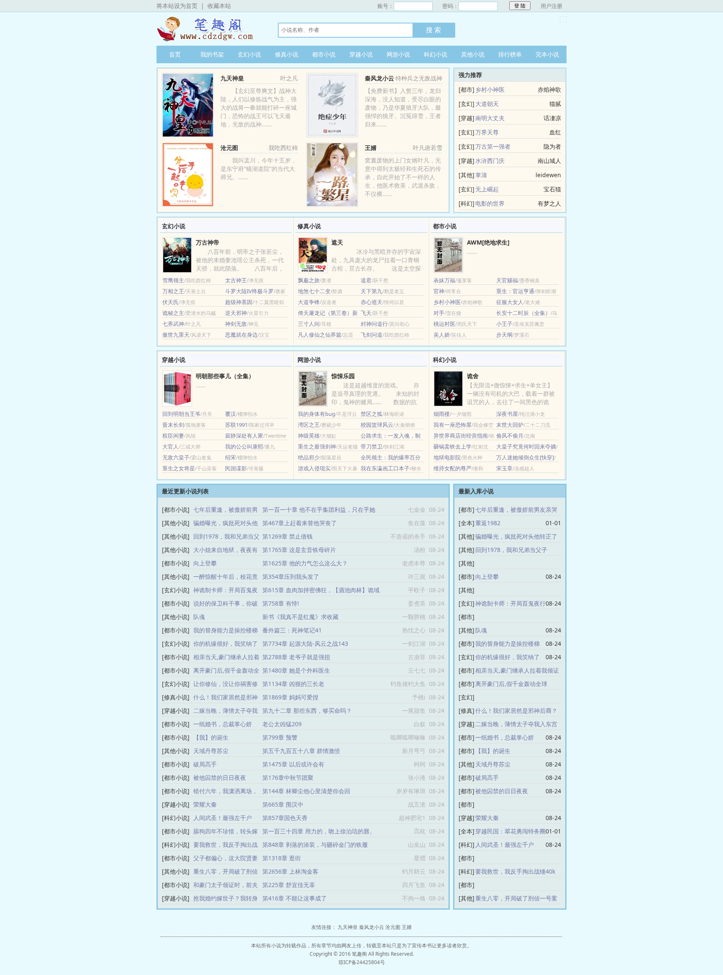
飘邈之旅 (309, 280)
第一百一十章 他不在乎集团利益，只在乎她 (318, 509)
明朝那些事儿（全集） (225, 376)
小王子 (504, 324)
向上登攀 (205, 563)
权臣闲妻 (173, 435)
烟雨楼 (441, 414)
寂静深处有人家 (244, 435)
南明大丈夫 (490, 118)
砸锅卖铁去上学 (452, 446)
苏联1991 (236, 424)
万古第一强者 (492, 146)
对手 (438, 313)
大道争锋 (309, 302)
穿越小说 (361, 54)
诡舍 (473, 376)
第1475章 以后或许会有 (293, 764)
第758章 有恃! (280, 603)
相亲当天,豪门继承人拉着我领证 (517, 670)
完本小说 (547, 54)
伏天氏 (170, 302)
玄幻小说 (249, 54)
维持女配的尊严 (452, 468)
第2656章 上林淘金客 (290, 871)
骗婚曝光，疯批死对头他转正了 (516, 536)
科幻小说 (435, 54)
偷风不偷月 (509, 435)
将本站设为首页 (176, 6)
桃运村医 (444, 324)
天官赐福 (507, 280)
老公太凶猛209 (282, 724)
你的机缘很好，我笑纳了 (225, 643)
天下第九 (371, 291)
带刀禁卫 (371, 446)
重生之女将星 (178, 468)
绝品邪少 (309, 457)
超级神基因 (238, 302)
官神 (438, 291)
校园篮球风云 (377, 424)
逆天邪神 (236, 313)
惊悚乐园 (343, 376)
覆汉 (230, 414)
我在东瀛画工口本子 (385, 468)
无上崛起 (487, 189)
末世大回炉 (509, 424)
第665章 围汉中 (282, 804)
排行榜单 (510, 54)
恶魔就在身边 (241, 334)
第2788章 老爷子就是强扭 (296, 657)
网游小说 (398, 54)
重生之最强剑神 (317, 446)
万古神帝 (207, 242)
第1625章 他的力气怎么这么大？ (305, 563)
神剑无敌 (236, 324)
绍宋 (230, 457)
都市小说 (324, 54)
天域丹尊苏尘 (210, 751)
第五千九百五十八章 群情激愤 (301, 751)
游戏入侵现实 (314, 468)
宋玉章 (504, 468)
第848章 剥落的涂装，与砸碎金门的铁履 (315, 845)
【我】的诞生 (210, 737)
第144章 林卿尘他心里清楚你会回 (306, 791)
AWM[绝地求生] (488, 242)
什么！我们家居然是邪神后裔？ (516, 710)
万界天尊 (487, 132)
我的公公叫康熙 (244, 446)
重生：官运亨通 (515, 291)
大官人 (170, 446)
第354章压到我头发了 (290, 576)
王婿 (371, 148)
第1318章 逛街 (281, 858)
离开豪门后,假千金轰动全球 (511, 684)
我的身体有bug (316, 414)
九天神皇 (208, 28)
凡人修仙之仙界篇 (319, 334)
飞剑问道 (371, 334)
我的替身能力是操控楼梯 (225, 630)
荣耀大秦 (205, 804)
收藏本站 (219, 6)
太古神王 (236, 280)
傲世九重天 (176, 334)
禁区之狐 (371, 414)
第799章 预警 (279, 737)
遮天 (337, 242)
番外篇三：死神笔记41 (292, 630)
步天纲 (504, 334)
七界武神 (173, 324)
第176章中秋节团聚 (287, 778)
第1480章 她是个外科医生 (296, 670)
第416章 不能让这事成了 (294, 898)
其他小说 (473, 54)
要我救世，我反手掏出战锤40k (515, 871)
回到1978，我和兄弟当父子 (511, 550)
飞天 (366, 313)
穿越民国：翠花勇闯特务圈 (510, 831)
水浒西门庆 (490, 161)
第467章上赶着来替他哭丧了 (299, 523)
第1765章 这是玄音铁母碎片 (299, 550)
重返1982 (487, 523)
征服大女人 (509, 302)
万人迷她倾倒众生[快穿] (525, 457)
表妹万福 (444, 280)
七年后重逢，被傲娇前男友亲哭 (516, 509)
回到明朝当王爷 (181, 414)
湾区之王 (309, 424)
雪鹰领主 (173, 280)
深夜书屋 (507, 414)
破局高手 (205, 764)
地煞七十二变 (314, 291)
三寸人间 (309, 324)
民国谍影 (236, 468)
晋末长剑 (173, 424)
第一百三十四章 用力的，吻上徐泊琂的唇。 (318, 831)
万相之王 (173, 291)
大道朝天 (487, 104)
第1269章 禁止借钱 (287, 536)
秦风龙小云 (379, 78)
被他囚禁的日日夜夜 (219, 778)
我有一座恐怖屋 (452, 424)
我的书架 (212, 54)
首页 (175, 54)
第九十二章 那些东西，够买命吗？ (307, 710)
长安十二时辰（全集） (523, 313)
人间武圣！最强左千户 (222, 818)
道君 (366, 280)
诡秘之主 (173, 313)
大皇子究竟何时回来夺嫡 (526, 446)
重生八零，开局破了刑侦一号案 (516, 898)
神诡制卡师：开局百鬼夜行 (510, 603)
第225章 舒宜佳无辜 (288, 885)
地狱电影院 (447, 457)
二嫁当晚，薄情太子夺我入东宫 (516, 724)
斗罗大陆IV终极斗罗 (249, 291)
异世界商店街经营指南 (460, 435)
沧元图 (229, 148)
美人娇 (441, 334)
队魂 (199, 617)
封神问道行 (374, 324)
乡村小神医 (490, 89)
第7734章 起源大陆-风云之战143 (305, 643)
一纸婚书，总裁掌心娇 (222, 724)
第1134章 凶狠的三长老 (293, 684)
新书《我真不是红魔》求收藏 (300, 617)
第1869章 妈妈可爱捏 (290, 697)
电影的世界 (490, 203)
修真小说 (286, 54)
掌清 (481, 175)
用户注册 (551, 6)
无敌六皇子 (176, 457)
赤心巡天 (371, 302)
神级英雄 (309, 435)
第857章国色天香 (285, 818)
